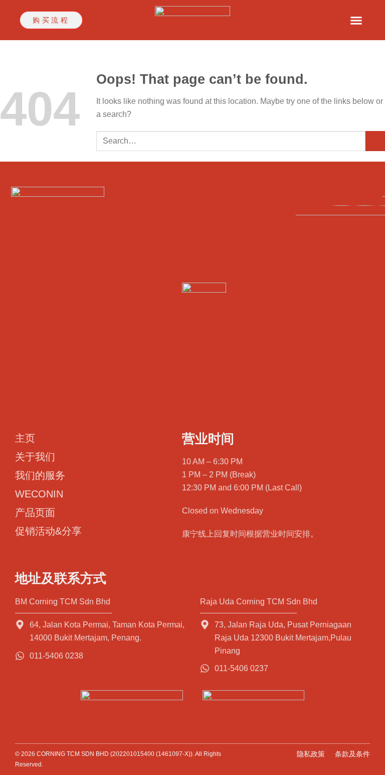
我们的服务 (40, 475)
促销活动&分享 (48, 531)
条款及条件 (352, 754)
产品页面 (35, 512)
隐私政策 (311, 754)
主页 (25, 438)
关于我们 (35, 456)
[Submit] (375, 141)
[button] (356, 20)
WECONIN (39, 493)
